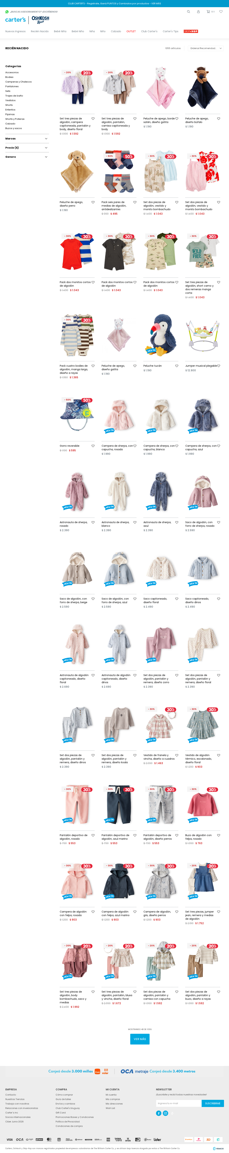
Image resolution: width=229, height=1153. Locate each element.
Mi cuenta (111, 1094)
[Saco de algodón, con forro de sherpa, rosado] (202, 491)
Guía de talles (63, 1099)
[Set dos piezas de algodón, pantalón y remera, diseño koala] (119, 724)
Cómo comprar (64, 1094)
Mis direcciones (114, 1103)
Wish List (110, 1108)
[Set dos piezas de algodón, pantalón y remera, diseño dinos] (77, 724)
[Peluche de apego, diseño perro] (77, 171)
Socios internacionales (18, 1117)
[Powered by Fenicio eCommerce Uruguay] (218, 1148)
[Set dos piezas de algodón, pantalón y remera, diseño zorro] (160, 644)
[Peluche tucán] (160, 335)
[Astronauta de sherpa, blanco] (119, 491)
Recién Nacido (40, 31)
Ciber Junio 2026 (14, 1121)
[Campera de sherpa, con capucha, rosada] (119, 415)
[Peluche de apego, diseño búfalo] (202, 88)
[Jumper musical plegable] (202, 335)
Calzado (116, 31)
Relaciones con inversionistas (21, 1108)
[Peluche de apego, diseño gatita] (119, 335)
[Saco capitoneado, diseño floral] (160, 568)
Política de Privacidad (68, 1121)
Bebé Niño (78, 31)
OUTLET (131, 31)
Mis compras (113, 1099)
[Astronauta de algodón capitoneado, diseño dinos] (119, 644)
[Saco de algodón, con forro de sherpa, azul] (119, 568)
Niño (103, 31)
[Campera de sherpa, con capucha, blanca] (160, 415)
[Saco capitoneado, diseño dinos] (202, 568)
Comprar (82, 115)
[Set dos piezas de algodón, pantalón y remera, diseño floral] (202, 644)
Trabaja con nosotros (17, 1103)
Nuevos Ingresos (15, 31)
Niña (92, 31)
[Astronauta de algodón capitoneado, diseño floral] (77, 644)
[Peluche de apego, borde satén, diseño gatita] (160, 88)
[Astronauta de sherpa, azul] (160, 491)
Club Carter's (149, 31)
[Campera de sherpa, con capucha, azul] (202, 415)
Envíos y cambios (65, 1103)
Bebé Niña (60, 31)
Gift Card (61, 1112)
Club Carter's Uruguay (68, 1108)
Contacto (10, 1094)
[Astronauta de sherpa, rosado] (77, 491)
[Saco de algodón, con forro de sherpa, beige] (77, 568)
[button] (188, 11)
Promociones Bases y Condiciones (75, 1117)
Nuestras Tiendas (15, 1099)
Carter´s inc (11, 1112)
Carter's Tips (170, 31)
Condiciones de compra (69, 1126)
